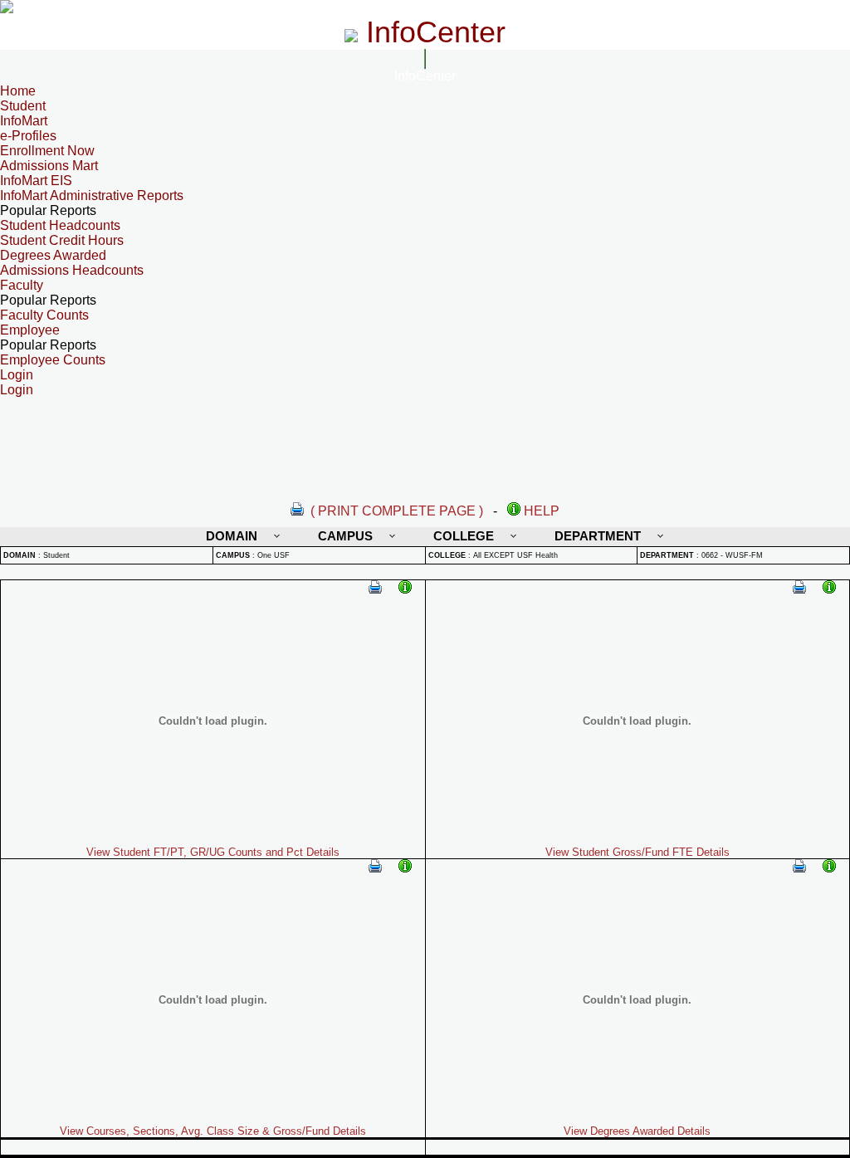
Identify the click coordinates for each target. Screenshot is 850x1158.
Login (16, 390)
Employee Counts (52, 360)
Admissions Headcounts (72, 270)
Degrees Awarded (53, 255)
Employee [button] (30, 330)
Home (18, 91)
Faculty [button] (21, 285)
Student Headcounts (60, 225)
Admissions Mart (49, 166)
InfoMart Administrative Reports (91, 195)
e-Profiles (28, 136)
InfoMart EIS (36, 180)
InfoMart (23, 121)
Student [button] (23, 106)
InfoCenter (425, 76)
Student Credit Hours (62, 240)
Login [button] (16, 375)
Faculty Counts (44, 315)
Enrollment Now (47, 151)
